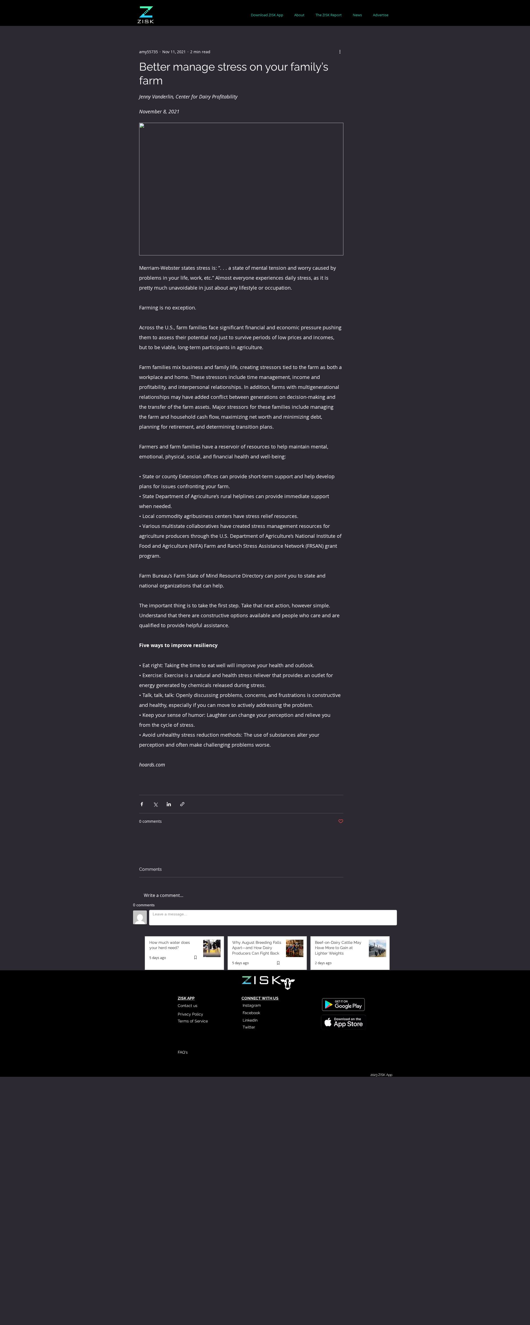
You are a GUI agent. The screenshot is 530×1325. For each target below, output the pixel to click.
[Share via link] (182, 804)
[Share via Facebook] (141, 804)
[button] (299, 15)
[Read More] (343, 1022)
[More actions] (340, 51)
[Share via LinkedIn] (168, 804)
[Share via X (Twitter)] (155, 804)
